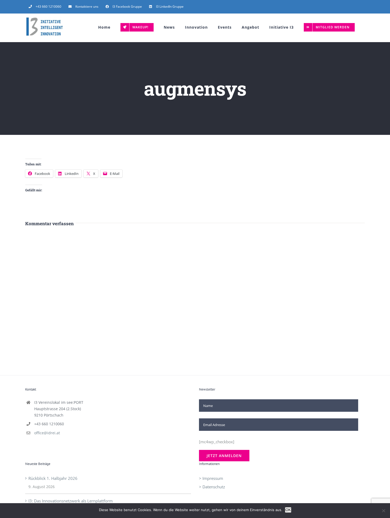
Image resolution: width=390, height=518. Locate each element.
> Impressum (211, 478)
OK (288, 510)
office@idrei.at (47, 432)
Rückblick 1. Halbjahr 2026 (52, 478)
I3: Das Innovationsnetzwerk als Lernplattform (70, 500)
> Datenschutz (212, 486)
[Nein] (383, 510)
